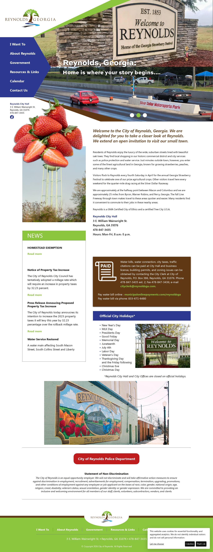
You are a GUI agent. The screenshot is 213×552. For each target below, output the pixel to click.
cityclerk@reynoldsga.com (137, 286)
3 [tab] (145, 115)
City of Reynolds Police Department (106, 458)
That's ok (201, 543)
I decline (190, 543)
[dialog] (179, 538)
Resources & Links (24, 71)
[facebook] (12, 117)
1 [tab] (132, 115)
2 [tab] (138, 115)
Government (20, 62)
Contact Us (19, 90)
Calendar (17, 81)
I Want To (17, 44)
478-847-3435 (17, 112)
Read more (34, 266)
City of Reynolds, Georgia (30, 18)
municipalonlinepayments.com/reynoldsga (152, 294)
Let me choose (157, 543)
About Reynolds (22, 53)
